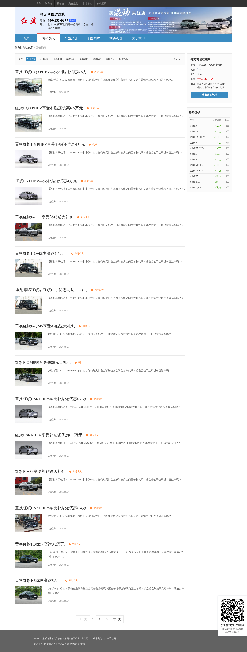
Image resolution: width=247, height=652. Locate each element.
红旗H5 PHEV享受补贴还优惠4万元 (46, 180)
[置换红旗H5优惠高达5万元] (28, 603)
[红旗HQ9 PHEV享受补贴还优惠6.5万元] (28, 131)
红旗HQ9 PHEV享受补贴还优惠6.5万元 (49, 108)
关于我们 (138, 38)
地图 (222, 87)
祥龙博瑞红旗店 (24, 47)
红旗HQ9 (194, 131)
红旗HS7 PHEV (197, 148)
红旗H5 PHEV (196, 165)
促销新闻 (48, 38)
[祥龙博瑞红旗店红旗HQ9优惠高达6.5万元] (28, 313)
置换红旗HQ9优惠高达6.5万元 (41, 253)
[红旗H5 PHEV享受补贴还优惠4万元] (28, 204)
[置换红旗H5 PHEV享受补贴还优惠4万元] (28, 167)
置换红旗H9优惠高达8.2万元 (40, 544)
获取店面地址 (209, 94)
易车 (38, 3)
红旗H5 (193, 154)
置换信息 (110, 59)
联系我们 (97, 638)
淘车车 (49, 3)
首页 (26, 38)
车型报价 (71, 38)
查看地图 (111, 638)
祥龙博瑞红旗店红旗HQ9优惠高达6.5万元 (51, 289)
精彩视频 (123, 59)
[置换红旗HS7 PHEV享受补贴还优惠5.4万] (28, 531)
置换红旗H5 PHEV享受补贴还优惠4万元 (50, 144)
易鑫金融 (73, 3)
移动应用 (101, 3)
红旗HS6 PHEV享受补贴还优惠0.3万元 (48, 435)
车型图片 (93, 38)
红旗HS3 (194, 159)
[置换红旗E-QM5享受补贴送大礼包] (28, 349)
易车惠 (60, 3)
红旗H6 (193, 142)
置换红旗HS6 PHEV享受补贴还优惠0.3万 (50, 399)
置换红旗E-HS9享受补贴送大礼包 (44, 217)
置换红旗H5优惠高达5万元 (38, 580)
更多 (175, 59)
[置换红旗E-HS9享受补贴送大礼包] (28, 240)
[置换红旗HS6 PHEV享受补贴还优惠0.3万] (28, 422)
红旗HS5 (194, 176)
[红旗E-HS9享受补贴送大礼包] (28, 494)
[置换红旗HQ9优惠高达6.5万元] (28, 276)
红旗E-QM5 (195, 187)
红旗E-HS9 (195, 182)
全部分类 (31, 59)
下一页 (117, 619)
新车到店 (84, 59)
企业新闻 (44, 59)
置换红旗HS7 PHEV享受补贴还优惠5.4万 (50, 508)
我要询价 (115, 38)
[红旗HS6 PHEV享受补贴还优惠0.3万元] (28, 458)
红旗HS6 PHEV (197, 170)
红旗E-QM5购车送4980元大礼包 (43, 362)
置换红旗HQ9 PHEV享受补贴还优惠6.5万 (51, 71)
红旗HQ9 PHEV (197, 137)
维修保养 (97, 59)
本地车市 (87, 3)
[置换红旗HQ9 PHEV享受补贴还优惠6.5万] (28, 94)
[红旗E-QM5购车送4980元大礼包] (28, 385)
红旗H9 (193, 126)
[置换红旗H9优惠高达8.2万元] (28, 567)
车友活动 (70, 59)
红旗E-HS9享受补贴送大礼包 (40, 471)
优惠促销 (57, 59)
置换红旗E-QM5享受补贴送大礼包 (45, 326)
